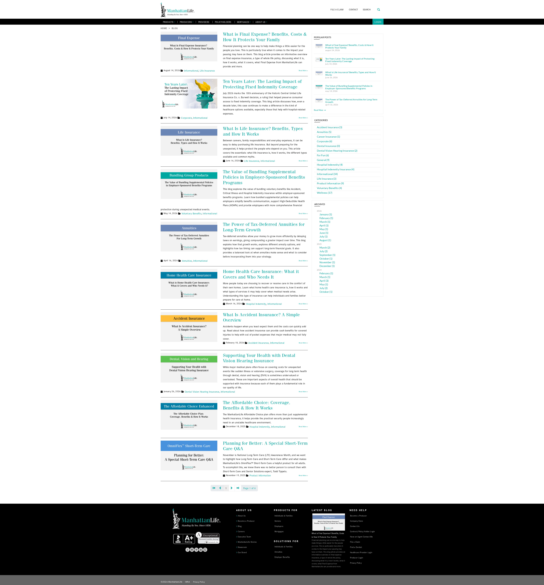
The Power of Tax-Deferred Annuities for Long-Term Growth (264, 227)
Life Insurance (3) (326, 179)
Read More (319, 110)
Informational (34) (327, 174)
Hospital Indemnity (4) (330, 165)
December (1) (327, 266)
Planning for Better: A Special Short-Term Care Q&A (265, 446)
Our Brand (242, 552)
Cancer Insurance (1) (328, 137)
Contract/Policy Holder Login (362, 531)
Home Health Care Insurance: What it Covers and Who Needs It (261, 274)
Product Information (260, 475)
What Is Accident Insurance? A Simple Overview (261, 317)
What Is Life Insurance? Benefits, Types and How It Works (263, 131)
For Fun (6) (323, 155)
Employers (279, 526)
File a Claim (355, 541)
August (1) (325, 240)
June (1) (323, 233)
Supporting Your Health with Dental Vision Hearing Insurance (259, 358)
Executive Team (244, 536)
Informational (191, 70)
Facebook (187, 550)
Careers (241, 531)
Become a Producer (246, 520)
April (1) (324, 225)
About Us (242, 515)
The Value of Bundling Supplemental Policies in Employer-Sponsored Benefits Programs (264, 177)
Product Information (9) (330, 183)
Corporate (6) (324, 141)
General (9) (323, 160)
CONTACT (353, 9)
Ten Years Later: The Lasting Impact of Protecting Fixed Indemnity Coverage (262, 84)
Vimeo (196, 550)
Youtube (201, 550)
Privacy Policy (356, 562)
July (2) (323, 251)
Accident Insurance (258, 343)
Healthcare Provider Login (361, 552)
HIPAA (187, 581)
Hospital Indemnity (256, 304)
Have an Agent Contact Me (361, 536)
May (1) (323, 229)
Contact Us (354, 526)
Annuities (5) (324, 132)
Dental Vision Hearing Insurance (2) (337, 151)
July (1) (323, 236)
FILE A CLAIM (337, 9)
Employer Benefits (282, 557)
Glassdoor (205, 550)
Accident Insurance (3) (329, 127)
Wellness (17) (324, 193)
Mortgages (279, 531)
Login (377, 22)
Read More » (303, 70)
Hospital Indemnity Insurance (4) (335, 169)
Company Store (356, 520)
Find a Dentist (356, 547)
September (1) (327, 255)
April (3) (324, 281)
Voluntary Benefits (191, 213)
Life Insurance (207, 70)
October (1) (325, 259)
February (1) (326, 218)
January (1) (325, 214)
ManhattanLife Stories (247, 541)
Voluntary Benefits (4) (329, 188)
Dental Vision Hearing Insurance (202, 391)
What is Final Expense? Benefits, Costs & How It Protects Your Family (265, 37)
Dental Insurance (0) (328, 146)
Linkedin (192, 550)
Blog (175, 28)
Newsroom (242, 547)
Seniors (278, 520)
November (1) (327, 262)
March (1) (324, 222)
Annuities (187, 261)
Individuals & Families (284, 515)
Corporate (186, 118)
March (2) (324, 248)
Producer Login (356, 557)
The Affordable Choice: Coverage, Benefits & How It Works (256, 405)
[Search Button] (378, 9)
